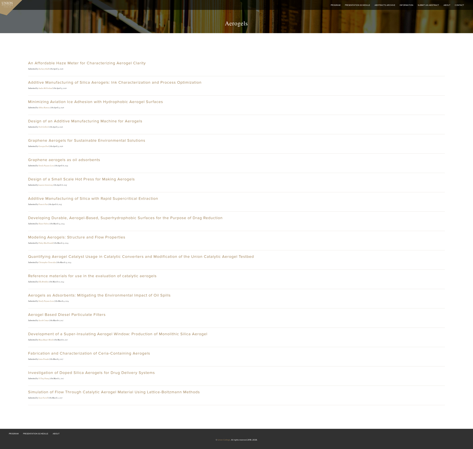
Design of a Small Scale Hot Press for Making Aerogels (81, 179)
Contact (459, 5)
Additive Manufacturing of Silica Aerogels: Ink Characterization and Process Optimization (115, 82)
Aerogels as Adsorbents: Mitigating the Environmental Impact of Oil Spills (99, 295)
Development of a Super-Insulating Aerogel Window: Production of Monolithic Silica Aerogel (117, 334)
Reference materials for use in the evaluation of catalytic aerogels (92, 276)
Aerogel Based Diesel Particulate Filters (67, 314)
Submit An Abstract (428, 5)
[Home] (6, 4)
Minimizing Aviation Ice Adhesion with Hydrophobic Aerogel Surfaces (95, 101)
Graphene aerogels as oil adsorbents (64, 160)
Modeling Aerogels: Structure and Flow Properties (76, 237)
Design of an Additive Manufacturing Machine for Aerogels (85, 121)
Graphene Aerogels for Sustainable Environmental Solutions (86, 140)
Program (336, 5)
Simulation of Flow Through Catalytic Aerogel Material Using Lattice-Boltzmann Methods (114, 392)
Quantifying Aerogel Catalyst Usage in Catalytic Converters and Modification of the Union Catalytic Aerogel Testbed (141, 256)
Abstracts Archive (385, 5)
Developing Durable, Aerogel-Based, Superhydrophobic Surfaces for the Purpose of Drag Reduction (125, 218)
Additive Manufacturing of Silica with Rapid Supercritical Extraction (93, 198)
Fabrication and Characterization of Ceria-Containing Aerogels (89, 353)
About (447, 5)
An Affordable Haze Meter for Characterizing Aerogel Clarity (87, 63)
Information (406, 5)
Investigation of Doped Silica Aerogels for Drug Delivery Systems (91, 372)
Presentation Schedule (357, 5)
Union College (224, 440)
